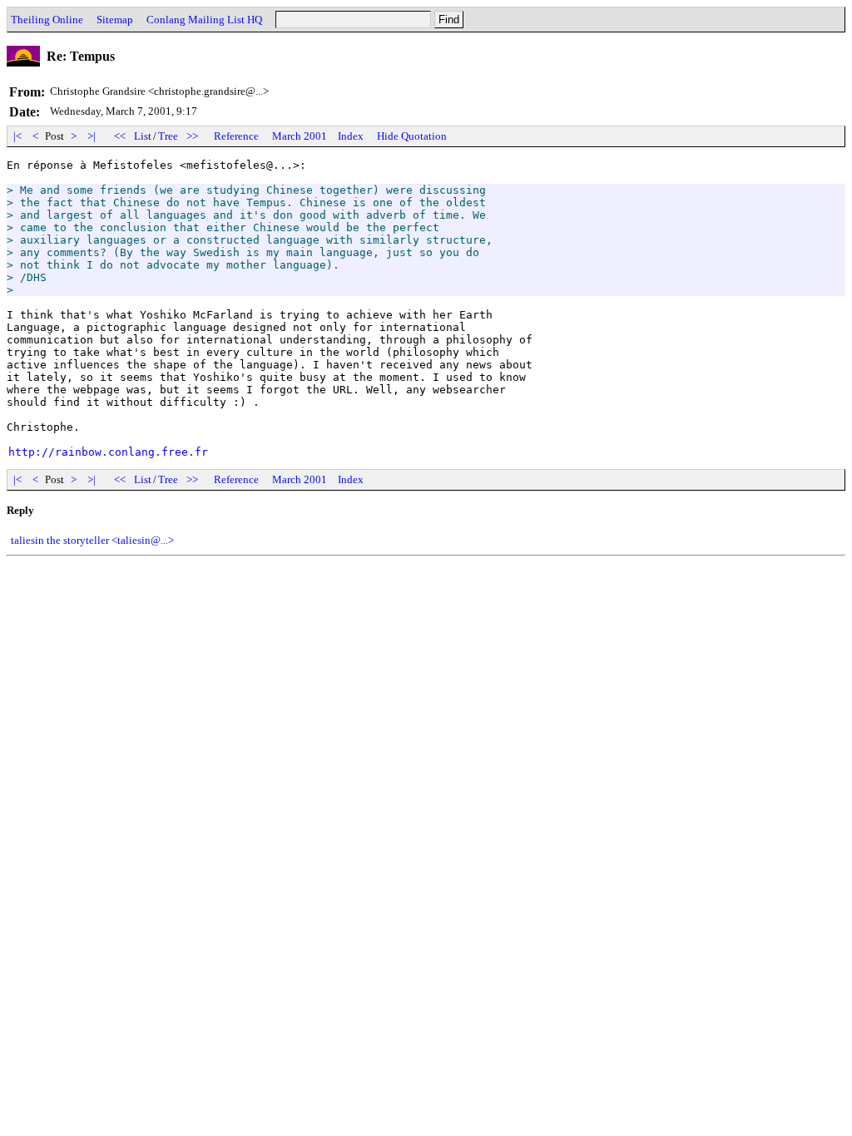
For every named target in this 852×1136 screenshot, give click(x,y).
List (142, 136)
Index (351, 136)
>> (192, 136)
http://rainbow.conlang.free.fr (108, 452)
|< (17, 136)
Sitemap (115, 19)
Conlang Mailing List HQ (204, 19)
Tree (168, 136)
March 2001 (299, 136)
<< (119, 136)
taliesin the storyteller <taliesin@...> (92, 540)
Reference (236, 136)
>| (91, 136)
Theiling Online (47, 19)
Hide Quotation (412, 136)
